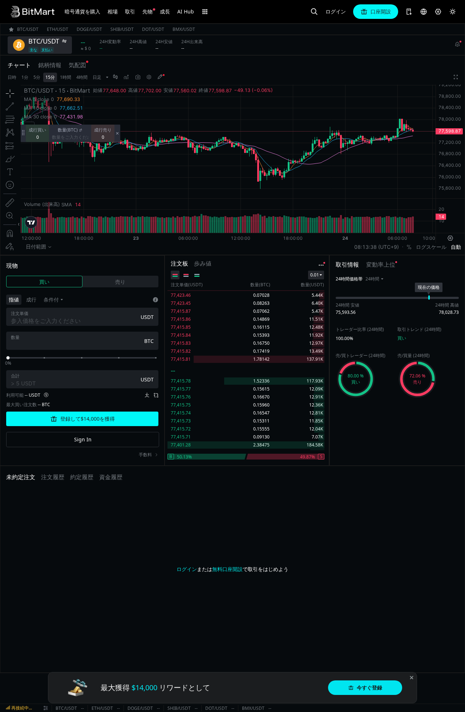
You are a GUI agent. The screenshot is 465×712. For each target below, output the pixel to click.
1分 (24, 77)
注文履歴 (52, 477)
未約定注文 (20, 477)
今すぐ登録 (369, 687)
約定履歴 (81, 477)
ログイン (336, 11)
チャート (19, 65)
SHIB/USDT (179, 708)
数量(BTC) (68, 130)
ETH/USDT (102, 708)
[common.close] (411, 677)
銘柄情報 (49, 65)
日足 (97, 77)
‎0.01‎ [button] (314, 275)
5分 (36, 77)
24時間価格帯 (349, 279)
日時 (12, 77)
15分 (50, 77)
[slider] (8, 358)
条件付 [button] (51, 299)
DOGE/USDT (140, 708)
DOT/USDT (216, 708)
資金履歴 (110, 477)
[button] (374, 279)
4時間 (82, 77)
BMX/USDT (253, 708)
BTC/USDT (66, 708)
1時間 (65, 77)
